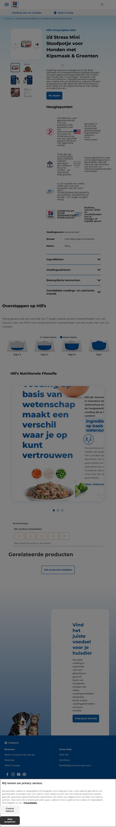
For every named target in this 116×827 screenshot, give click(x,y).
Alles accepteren (10, 820)
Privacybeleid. (30, 802)
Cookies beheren (10, 809)
